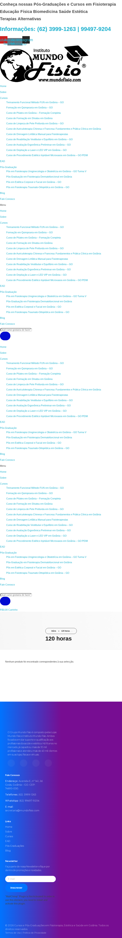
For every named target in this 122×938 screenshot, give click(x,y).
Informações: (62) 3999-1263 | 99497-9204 (55, 29)
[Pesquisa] (5, 336)
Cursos (4, 98)
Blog (2, 193)
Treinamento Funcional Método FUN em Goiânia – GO (35, 102)
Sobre (3, 92)
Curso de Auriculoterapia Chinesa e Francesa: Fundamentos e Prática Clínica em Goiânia (53, 129)
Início (53, 631)
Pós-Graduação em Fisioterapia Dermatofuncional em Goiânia (39, 176)
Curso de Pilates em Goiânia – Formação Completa (33, 113)
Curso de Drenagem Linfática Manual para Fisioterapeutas (37, 134)
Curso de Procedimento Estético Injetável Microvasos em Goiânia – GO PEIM (47, 155)
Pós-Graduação (8, 167)
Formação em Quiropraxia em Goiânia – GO (29, 107)
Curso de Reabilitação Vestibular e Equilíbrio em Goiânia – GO (39, 139)
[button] (61, 205)
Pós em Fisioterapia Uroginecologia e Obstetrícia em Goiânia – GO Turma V (46, 171)
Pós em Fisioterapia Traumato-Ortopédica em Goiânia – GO (37, 187)
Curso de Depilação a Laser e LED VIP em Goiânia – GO (36, 150)
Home (3, 86)
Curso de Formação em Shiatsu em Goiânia (29, 118)
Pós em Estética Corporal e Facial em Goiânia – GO (33, 182)
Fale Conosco (7, 199)
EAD (2, 161)
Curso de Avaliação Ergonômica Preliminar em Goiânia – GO (38, 144)
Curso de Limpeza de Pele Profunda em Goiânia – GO (35, 123)
